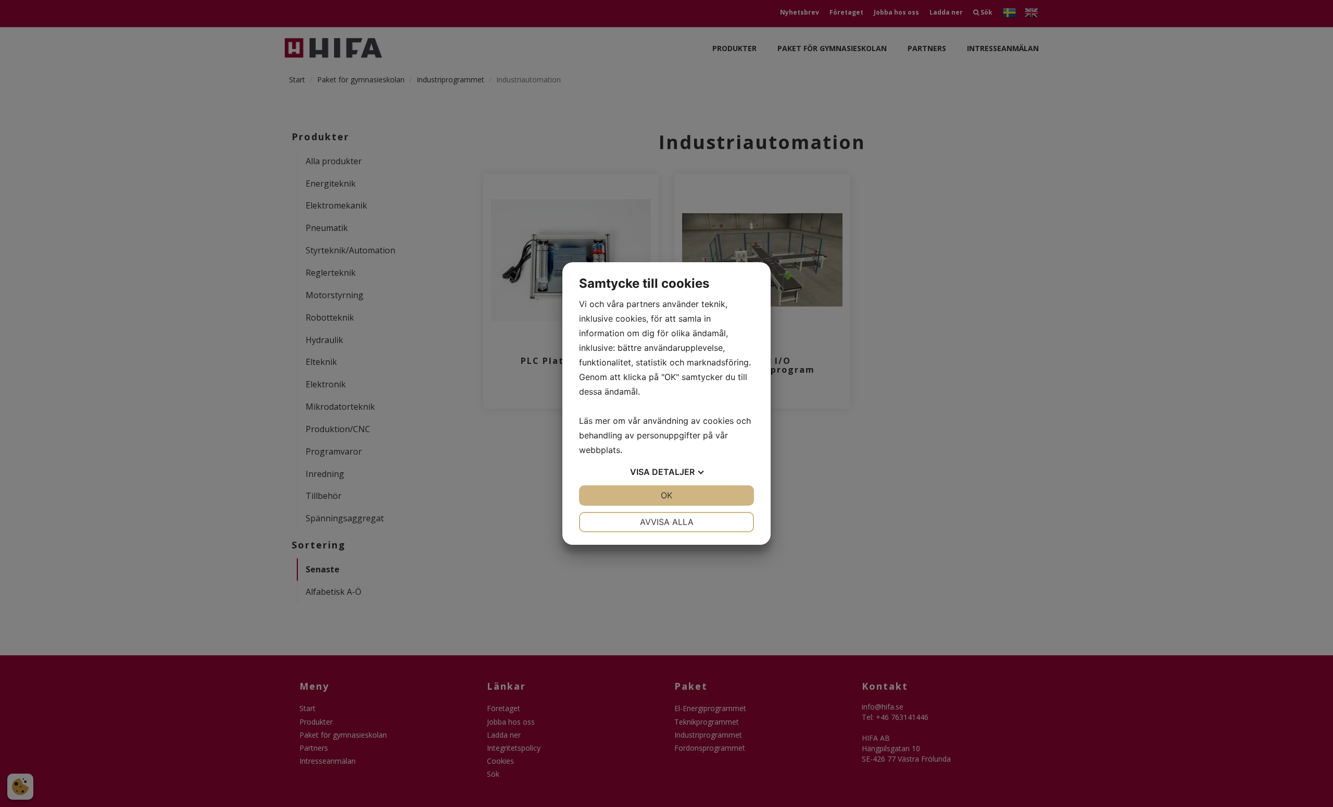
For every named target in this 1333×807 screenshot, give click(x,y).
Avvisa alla (667, 522)
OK (666, 495)
